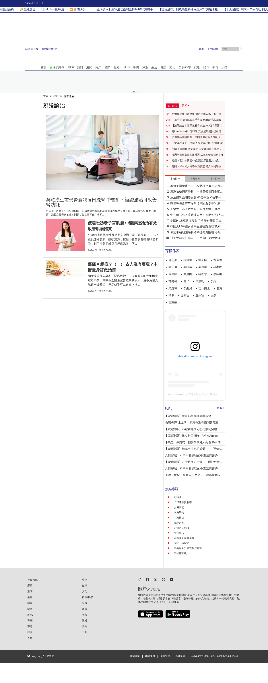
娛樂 (224, 67)
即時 (71, 67)
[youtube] (171, 579)
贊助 (201, 48)
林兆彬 (172, 281)
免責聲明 (165, 656)
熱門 (80, 67)
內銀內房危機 (181, 527)
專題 (29, 626)
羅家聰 (217, 267)
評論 (145, 67)
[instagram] (139, 579)
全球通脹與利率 (183, 502)
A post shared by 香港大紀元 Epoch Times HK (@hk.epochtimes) (205, 394)
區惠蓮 (172, 302)
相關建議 (135, 656)
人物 (29, 638)
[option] (102, 152)
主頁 (45, 96)
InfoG (126, 67)
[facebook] (147, 579)
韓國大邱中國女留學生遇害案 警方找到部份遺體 (198, 166)
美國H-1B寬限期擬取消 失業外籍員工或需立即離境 (198, 149)
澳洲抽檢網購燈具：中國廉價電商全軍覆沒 (196, 137)
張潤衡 (199, 281)
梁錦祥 (187, 267)
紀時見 (178, 497)
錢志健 (172, 267)
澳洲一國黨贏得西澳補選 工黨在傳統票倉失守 (198, 154)
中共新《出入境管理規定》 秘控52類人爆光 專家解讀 (197, 215)
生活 (154, 67)
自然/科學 (184, 67)
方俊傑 (217, 260)
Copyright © (197, 656)
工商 (84, 632)
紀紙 (197, 67)
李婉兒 (187, 288)
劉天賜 (202, 260)
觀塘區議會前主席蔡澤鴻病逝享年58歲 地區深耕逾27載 (197, 204)
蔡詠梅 (217, 274)
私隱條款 (180, 656)
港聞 (89, 67)
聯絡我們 (150, 656)
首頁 (43, 67)
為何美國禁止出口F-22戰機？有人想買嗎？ (195, 186)
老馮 (219, 288)
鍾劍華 (187, 260)
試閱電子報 (31, 48)
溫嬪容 (184, 295)
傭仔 (186, 281)
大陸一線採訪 (181, 543)
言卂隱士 (204, 288)
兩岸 (98, 67)
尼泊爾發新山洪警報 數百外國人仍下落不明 (196, 113)
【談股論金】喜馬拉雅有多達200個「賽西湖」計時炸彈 (196, 125)
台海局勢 (179, 507)
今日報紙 (32, 579)
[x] (163, 579)
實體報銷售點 (49, 48)
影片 (29, 585)
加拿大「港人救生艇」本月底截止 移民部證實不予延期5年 (197, 209)
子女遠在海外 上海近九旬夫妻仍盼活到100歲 (197, 143)
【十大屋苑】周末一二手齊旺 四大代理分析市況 (197, 238)
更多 (213, 295)
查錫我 (199, 295)
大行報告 (179, 532)
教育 (215, 67)
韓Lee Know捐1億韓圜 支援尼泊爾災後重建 (196, 131)
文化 (172, 67)
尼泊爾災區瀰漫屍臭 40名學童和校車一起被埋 (197, 198)
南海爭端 (179, 512)
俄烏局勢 (179, 522)
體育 (206, 67)
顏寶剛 (187, 274)
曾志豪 (172, 260)
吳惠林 (172, 288)
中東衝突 (179, 517)
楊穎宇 (202, 274)
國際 (107, 67)
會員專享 (59, 67)
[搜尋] (241, 49)
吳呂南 (202, 267)
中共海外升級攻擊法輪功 (188, 548)
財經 (116, 67)
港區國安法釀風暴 (184, 538)
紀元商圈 (213, 48)
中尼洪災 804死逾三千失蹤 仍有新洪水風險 (196, 119)
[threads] (155, 579)
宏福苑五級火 (181, 553)
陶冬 (171, 295)
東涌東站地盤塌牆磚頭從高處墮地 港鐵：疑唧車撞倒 (197, 232)
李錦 (213, 281)
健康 (163, 67)
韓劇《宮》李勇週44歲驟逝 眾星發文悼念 (195, 160)
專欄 (136, 67)
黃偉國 (172, 274)
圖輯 (84, 626)
